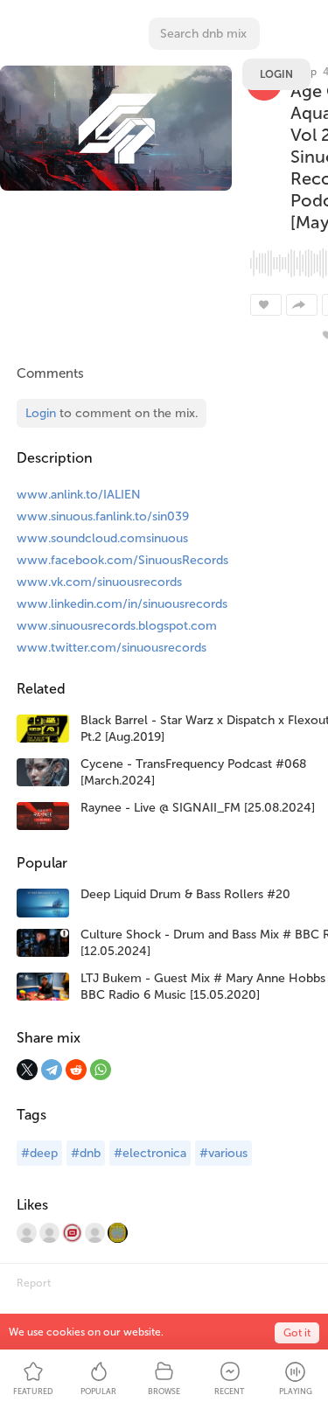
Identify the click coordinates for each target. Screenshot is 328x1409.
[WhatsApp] (100, 1069)
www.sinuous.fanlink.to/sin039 (103, 516)
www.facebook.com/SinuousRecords (122, 560)
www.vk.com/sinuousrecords (99, 582)
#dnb (86, 1153)
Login (276, 74)
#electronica (150, 1153)
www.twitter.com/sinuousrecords (111, 647)
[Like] (266, 305)
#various (223, 1153)
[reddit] (76, 1069)
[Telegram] (51, 1069)
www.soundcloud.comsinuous (102, 538)
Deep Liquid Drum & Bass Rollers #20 (185, 894)
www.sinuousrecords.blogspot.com (117, 625)
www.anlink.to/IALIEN (79, 494)
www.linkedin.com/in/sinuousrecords (122, 603)
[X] (27, 1069)
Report (34, 1283)
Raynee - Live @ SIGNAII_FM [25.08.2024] (197, 807)
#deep (39, 1153)
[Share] (302, 305)
